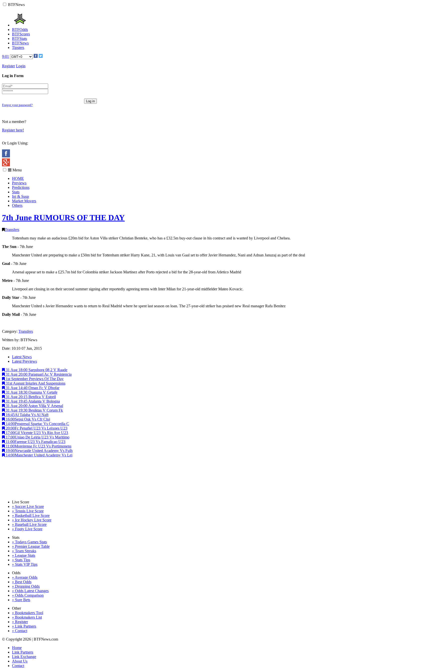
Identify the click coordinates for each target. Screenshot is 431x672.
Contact (18, 666)
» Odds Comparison (28, 595)
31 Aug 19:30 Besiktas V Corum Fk (34, 410)
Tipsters (18, 47)
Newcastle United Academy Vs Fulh (39, 450)
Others (17, 205)
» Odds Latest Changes (30, 591)
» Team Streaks (24, 551)
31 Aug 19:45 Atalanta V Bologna (32, 401)
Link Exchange (24, 657)
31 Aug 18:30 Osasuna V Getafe (31, 392)
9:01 (5, 56)
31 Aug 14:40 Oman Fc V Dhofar (32, 388)
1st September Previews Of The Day (34, 379)
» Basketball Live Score (31, 515)
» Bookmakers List (27, 617)
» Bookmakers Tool (27, 613)
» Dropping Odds (26, 586)
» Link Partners (24, 626)
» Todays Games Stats (29, 542)
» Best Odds (21, 582)
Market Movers (24, 201)
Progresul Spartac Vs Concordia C (37, 424)
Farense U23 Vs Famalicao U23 (35, 442)
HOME (18, 178)
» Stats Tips (21, 560)
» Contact (19, 631)
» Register (20, 622)
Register (8, 66)
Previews (19, 183)
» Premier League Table (31, 546)
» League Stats (23, 555)
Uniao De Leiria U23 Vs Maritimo (37, 437)
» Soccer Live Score (28, 506)
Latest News (22, 357)
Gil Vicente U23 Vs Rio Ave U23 (37, 433)
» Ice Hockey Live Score (31, 520)
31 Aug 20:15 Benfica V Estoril (30, 397)
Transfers (12, 229)
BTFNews (16, 4)
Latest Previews (24, 361)
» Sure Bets (21, 600)
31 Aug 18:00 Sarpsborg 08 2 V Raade (36, 370)
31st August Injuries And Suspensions (35, 383)
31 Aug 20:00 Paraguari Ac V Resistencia (38, 374)
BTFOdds (20, 29)
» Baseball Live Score (29, 524)
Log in (90, 101)
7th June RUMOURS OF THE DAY (63, 217)
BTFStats (19, 38)
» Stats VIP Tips (24, 564)
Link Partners (22, 652)
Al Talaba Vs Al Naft (27, 415)
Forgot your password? (17, 105)
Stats (15, 192)
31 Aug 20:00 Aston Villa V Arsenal (34, 406)
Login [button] (20, 66)
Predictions (20, 187)
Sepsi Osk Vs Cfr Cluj (28, 419)
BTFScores (21, 34)
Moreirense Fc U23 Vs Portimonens (38, 446)
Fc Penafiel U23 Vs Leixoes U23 (36, 428)
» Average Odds (24, 577)
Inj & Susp (20, 196)
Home (17, 648)
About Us (19, 661)
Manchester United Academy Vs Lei (39, 455)
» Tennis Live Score (28, 511)
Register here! (13, 130)
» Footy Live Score (27, 529)
